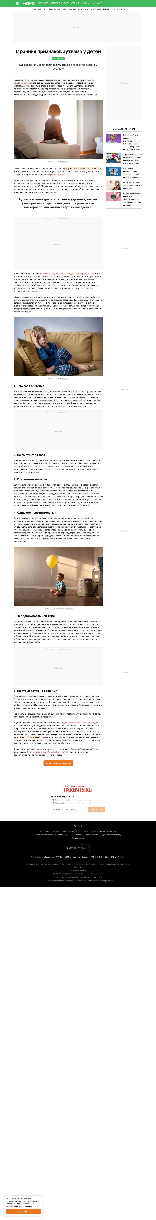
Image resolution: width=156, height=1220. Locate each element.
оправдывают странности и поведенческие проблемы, (64, 273)
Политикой (60, 803)
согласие (61, 800)
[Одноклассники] (81, 826)
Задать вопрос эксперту (111, 835)
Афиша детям (109, 9)
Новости (43, 3)
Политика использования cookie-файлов (51, 835)
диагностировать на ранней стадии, (80, 722)
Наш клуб (96, 3)
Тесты (80, 9)
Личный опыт (69, 9)
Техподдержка (78, 838)
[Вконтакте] (75, 826)
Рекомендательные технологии (84, 835)
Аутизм (27, 86)
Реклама (55, 831)
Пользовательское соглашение (75, 831)
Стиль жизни (39, 9)
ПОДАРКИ (121, 9)
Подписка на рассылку (62, 796)
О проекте (44, 831)
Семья (75, 3)
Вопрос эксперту (93, 9)
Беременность (60, 3)
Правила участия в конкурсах (103, 831)
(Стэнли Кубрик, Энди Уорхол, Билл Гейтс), (47, 752)
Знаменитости (54, 9)
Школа (85, 3)
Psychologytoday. (56, 174)
